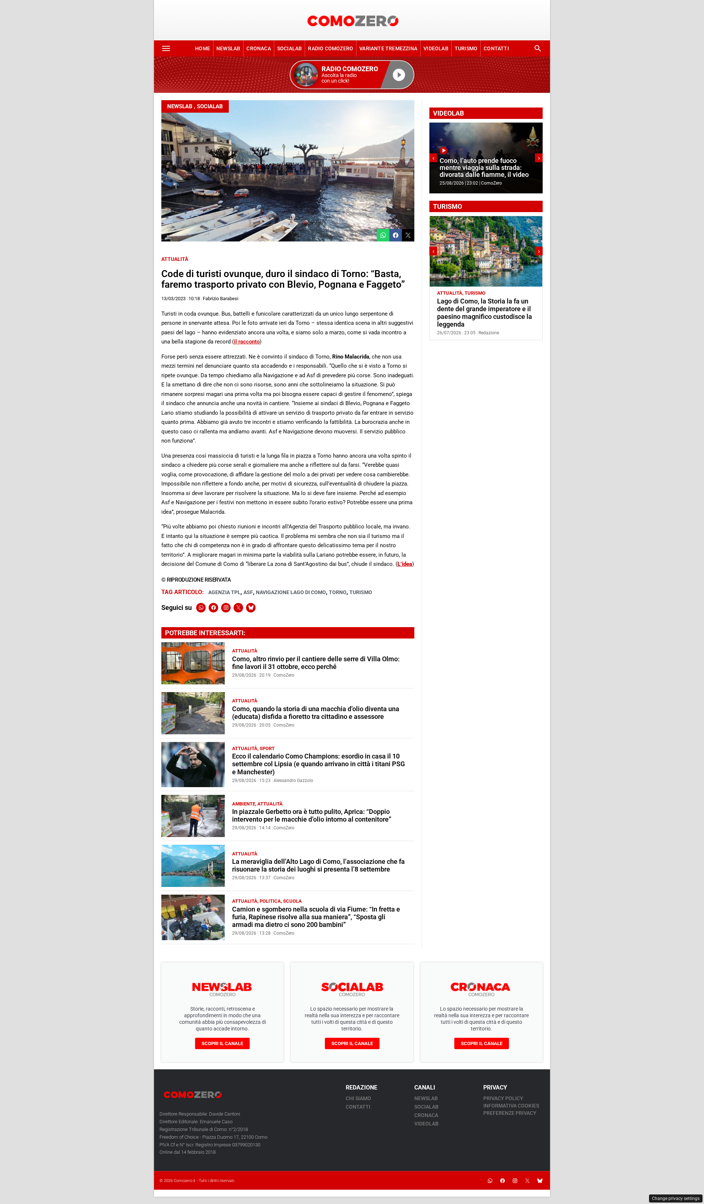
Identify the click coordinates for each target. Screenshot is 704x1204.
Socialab (289, 48)
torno (337, 592)
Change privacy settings (676, 1198)
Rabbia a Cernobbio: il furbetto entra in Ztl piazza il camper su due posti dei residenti (482, 309)
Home (202, 48)
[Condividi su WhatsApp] (383, 235)
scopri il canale (222, 1043)
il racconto (247, 341)
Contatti (496, 48)
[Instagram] (226, 607)
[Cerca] (538, 48)
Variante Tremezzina (388, 48)
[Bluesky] (251, 607)
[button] (352, 74)
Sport (267, 748)
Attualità (174, 259)
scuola (292, 901)
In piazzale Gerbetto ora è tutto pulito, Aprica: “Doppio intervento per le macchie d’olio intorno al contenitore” (311, 815)
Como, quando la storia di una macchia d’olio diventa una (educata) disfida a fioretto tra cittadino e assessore (315, 712)
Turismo (466, 48)
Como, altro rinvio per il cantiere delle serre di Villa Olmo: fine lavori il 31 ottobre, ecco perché (316, 662)
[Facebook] (213, 607)
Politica (270, 901)
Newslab (228, 48)
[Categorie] (166, 48)
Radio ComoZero (330, 48)
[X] (238, 607)
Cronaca (258, 48)
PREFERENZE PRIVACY (509, 1113)
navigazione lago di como (291, 592)
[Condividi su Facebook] (395, 235)
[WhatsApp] (201, 607)
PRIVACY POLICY (503, 1098)
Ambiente (243, 804)
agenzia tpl (224, 592)
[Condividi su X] (408, 235)
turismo (360, 592)
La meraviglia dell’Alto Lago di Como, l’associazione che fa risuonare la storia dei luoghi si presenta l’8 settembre (318, 865)
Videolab (435, 48)
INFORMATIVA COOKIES (511, 1106)
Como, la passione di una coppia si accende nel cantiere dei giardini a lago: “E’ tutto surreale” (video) (484, 164)
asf (248, 592)
